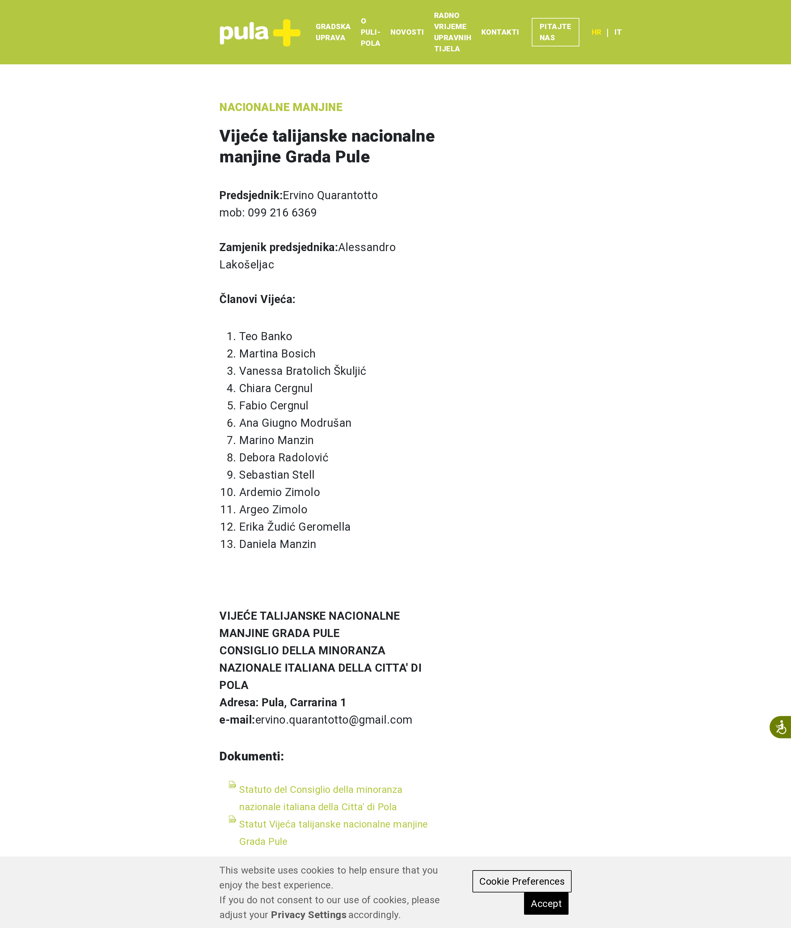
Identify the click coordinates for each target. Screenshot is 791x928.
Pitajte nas (556, 32)
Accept (546, 903)
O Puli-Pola (371, 32)
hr (596, 32)
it (618, 32)
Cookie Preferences (522, 881)
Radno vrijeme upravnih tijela (453, 32)
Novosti (407, 32)
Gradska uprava (333, 32)
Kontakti (500, 32)
